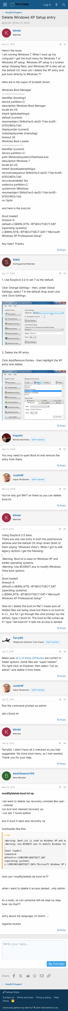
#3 (64, 449)
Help (56, 997)
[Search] (63, 4)
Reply (63, 249)
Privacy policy (43, 997)
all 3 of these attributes (30, 657)
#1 (65, 44)
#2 (64, 273)
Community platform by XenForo (30, 1007)
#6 (64, 651)
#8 (64, 743)
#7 (65, 699)
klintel (8, 22)
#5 (64, 529)
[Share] (60, 44)
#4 (64, 489)
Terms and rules (25, 997)
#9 (64, 787)
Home (6, 1000)
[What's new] (56, 4)
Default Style (12, 992)
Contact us (8, 997)
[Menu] (5, 4)
